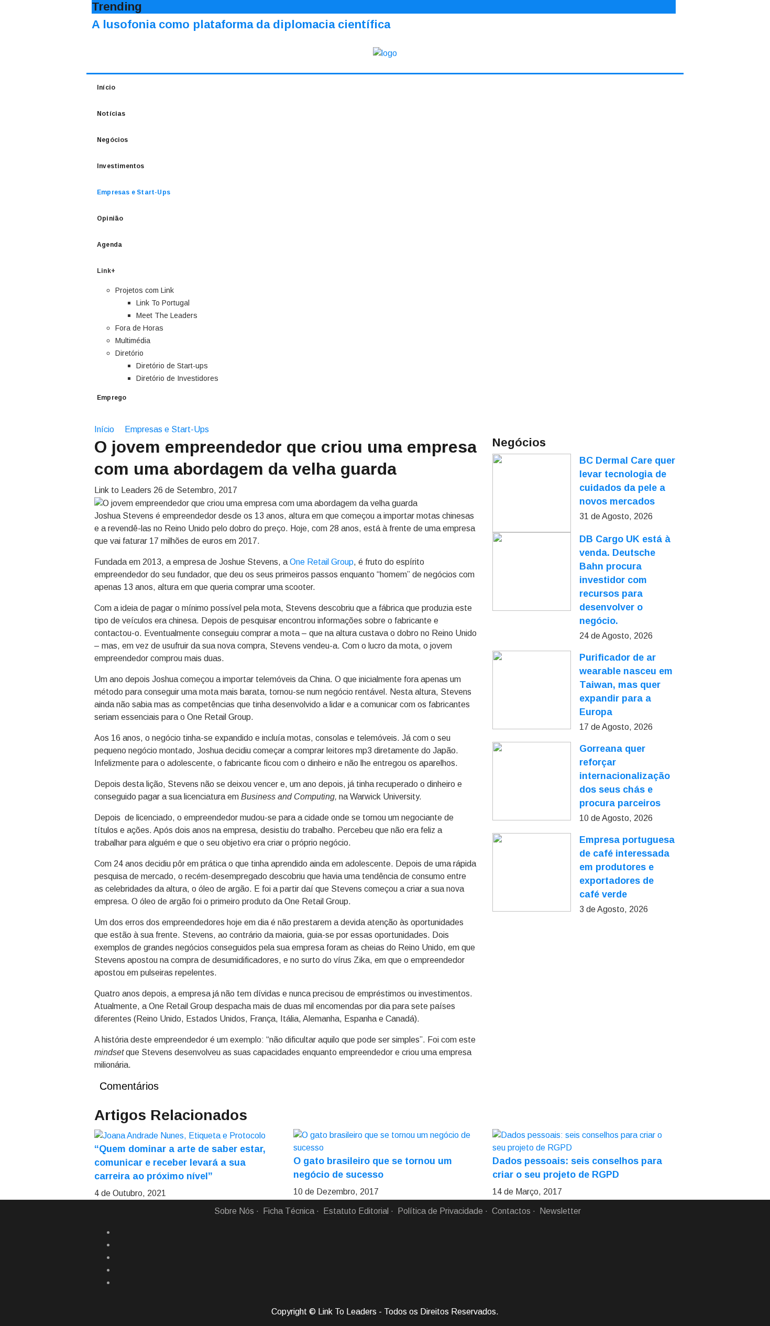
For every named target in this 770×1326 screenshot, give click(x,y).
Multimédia (132, 340)
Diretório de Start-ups (172, 365)
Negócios (112, 140)
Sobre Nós (234, 1211)
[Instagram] (119, 1270)
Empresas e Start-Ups (133, 192)
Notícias (111, 113)
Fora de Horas (139, 328)
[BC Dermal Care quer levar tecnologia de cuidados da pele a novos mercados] (531, 493)
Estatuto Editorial (356, 1211)
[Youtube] (119, 1282)
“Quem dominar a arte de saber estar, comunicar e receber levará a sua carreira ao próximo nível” (180, 1162)
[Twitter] (119, 1257)
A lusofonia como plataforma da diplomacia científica (241, 24)
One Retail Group (322, 561)
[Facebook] (119, 1232)
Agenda (109, 244)
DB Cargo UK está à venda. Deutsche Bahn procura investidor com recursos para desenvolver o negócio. (624, 580)
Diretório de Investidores (177, 378)
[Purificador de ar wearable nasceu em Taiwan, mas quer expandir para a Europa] (531, 690)
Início (106, 87)
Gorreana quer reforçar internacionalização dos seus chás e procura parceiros (624, 775)
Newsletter (560, 1211)
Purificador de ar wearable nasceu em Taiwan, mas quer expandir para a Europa (626, 684)
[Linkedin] (119, 1245)
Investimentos (121, 166)
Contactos (511, 1211)
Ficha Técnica (288, 1211)
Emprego (111, 397)
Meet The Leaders (166, 315)
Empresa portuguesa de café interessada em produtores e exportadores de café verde (627, 867)
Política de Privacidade (440, 1211)
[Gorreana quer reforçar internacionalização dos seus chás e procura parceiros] (531, 781)
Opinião (110, 218)
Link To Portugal (163, 303)
